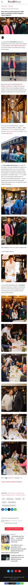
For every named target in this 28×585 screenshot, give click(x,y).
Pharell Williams (11, 502)
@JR (3, 498)
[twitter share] (5, 509)
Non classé (11, 6)
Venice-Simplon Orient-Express (17, 45)
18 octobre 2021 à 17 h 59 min (16, 520)
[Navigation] (2, 2)
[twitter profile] (8, 571)
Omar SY (4, 502)
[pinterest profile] (16, 571)
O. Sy (20, 478)
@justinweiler (10, 478)
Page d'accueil (4, 6)
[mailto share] (9, 509)
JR (23, 498)
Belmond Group (10, 498)
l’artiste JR (8, 86)
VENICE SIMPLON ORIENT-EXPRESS (11, 482)
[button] (6, 583)
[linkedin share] (12, 509)
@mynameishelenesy (14, 131)
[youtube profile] (19, 571)
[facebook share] (2, 509)
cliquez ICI (9, 133)
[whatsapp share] (15, 509)
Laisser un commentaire (14, 529)
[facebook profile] (12, 571)
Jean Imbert (18, 498)
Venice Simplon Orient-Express (8, 505)
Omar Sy (20, 86)
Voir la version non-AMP (18, 577)
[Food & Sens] (14, 1)
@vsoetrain (11, 129)
